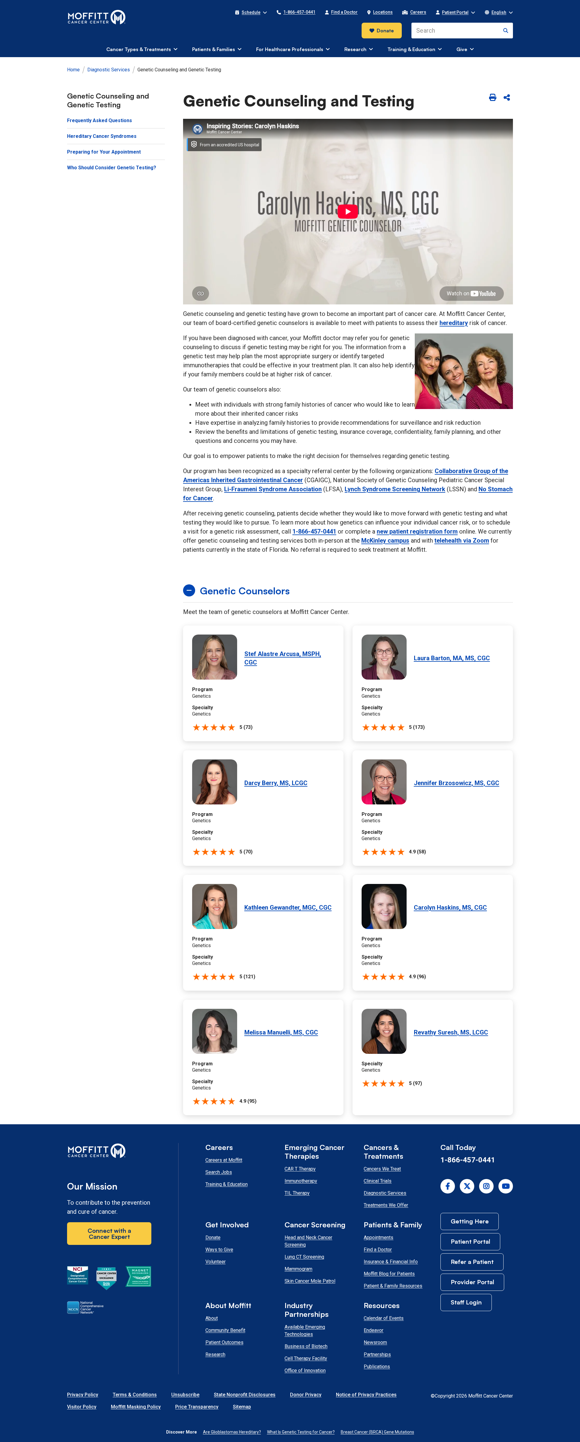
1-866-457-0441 (314, 531)
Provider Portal (472, 1282)
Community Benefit (225, 1330)
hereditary (454, 322)
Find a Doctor (378, 1249)
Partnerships (377, 1354)
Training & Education (226, 1184)
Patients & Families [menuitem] (213, 49)
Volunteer (215, 1262)
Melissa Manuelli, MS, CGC (281, 1032)
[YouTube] (505, 1186)
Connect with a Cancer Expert (109, 1233)
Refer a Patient (472, 1261)
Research (215, 1354)
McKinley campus (385, 540)
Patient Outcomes (224, 1342)
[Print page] (492, 98)
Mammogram (298, 1269)
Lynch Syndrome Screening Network (395, 489)
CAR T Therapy (300, 1169)
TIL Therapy (297, 1193)
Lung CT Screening (304, 1257)
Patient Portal (470, 1241)
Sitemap (242, 1407)
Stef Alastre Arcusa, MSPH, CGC (282, 658)
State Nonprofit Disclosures (245, 1395)
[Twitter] (467, 1186)
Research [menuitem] (355, 49)
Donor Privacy (305, 1395)
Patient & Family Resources (393, 1286)
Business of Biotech (306, 1346)
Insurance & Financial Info (391, 1262)
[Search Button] (505, 30)
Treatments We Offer (386, 1205)
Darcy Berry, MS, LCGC (276, 783)
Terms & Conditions (135, 1395)
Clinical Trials (378, 1181)
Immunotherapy (301, 1181)
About (211, 1318)
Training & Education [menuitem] (411, 49)
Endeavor (373, 1330)
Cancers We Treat (382, 1169)
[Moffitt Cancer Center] (97, 17)
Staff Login (466, 1302)
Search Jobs (218, 1172)
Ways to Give (219, 1249)
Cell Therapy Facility (306, 1358)
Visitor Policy (81, 1407)
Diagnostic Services (108, 70)
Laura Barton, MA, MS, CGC (452, 658)
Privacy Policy (82, 1395)
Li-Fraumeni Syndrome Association (273, 489)
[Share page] (506, 98)
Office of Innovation (305, 1370)
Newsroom (375, 1342)
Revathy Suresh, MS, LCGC (451, 1032)
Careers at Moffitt (223, 1160)
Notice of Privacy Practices (366, 1395)
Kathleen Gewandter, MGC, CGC (288, 907)
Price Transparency (196, 1407)
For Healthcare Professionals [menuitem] (289, 49)
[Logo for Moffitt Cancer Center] (109, 1152)
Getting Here (470, 1221)
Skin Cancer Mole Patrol (310, 1281)
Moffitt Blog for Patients (389, 1274)
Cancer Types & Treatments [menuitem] (138, 49)
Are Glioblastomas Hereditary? (232, 1432)
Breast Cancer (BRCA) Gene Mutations (377, 1432)
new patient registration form (417, 531)
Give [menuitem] (461, 49)
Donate (385, 31)
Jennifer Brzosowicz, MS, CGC (456, 783)
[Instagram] (486, 1186)
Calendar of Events (384, 1318)
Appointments (378, 1237)
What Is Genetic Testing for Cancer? (301, 1432)
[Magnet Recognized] (138, 1279)
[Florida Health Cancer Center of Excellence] (106, 1279)
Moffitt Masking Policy (136, 1407)
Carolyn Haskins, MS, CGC (450, 907)
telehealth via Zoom (461, 540)
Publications (377, 1366)
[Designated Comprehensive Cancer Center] (77, 1279)
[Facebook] (447, 1186)
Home (73, 70)
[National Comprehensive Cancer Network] (85, 1309)
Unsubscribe (185, 1395)
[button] (251, 12)
